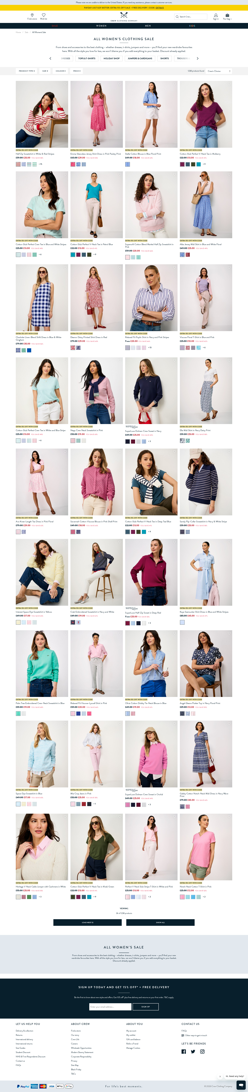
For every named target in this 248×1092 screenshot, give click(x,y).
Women (101, 25)
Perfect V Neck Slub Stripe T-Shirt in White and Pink (149, 886)
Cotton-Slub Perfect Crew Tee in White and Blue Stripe (40, 430)
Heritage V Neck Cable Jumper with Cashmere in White (41, 886)
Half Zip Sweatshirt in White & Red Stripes (35, 154)
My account (131, 1030)
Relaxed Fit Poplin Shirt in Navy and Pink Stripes (147, 337)
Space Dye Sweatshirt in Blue (29, 793)
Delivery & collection (24, 1030)
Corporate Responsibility (81, 1056)
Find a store (76, 1030)
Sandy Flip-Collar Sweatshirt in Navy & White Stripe (203, 521)
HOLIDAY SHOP (112, 58)
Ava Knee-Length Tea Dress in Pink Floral (34, 521)
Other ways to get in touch (196, 1035)
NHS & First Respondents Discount (30, 1056)
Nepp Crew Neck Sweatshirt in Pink (86, 430)
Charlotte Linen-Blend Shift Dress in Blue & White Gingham (38, 338)
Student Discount (23, 1052)
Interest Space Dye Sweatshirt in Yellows (34, 612)
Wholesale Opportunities (81, 1048)
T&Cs (73, 1073)
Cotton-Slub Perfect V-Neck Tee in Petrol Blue (91, 244)
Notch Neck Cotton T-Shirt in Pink (195, 886)
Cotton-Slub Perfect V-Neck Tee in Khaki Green (92, 886)
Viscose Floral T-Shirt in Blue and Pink (197, 337)
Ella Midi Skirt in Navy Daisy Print (195, 430)
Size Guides (20, 1048)
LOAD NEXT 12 (87, 922)
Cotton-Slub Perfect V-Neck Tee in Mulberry (200, 154)
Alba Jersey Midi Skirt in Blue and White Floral (200, 244)
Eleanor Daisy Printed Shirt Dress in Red (88, 337)
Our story (75, 1035)
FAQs (18, 1065)
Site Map (75, 1065)
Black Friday (76, 1069)
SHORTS (164, 58)
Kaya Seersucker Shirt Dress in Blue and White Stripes (204, 612)
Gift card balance (133, 1039)
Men (148, 25)
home (18, 32)
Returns (19, 1035)
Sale (55, 25)
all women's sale (39, 32)
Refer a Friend (132, 1043)
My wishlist (130, 1035)
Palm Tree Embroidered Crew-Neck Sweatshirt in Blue (40, 703)
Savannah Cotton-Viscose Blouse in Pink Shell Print (93, 521)
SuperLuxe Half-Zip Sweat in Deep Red (143, 612)
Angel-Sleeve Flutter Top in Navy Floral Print (200, 703)
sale (26, 32)
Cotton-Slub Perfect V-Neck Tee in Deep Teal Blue (148, 521)
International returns (24, 1043)
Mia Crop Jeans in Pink (80, 793)
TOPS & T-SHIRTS (86, 58)
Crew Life (75, 1039)
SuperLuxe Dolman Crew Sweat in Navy (143, 431)
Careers (74, 1043)
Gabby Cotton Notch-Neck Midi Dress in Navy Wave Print (204, 794)
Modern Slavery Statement (82, 1052)
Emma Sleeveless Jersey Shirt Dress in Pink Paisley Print (95, 154)
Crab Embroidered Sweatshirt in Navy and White (92, 612)
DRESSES (65, 58)
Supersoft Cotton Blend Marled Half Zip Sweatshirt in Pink (149, 245)
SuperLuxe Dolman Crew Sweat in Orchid (144, 794)
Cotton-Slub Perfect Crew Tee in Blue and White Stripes (41, 244)
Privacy (74, 1060)
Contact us (20, 1060)
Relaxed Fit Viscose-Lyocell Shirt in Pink (88, 703)
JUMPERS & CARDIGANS (140, 58)
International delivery (24, 1039)
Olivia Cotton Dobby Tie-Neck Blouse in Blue (145, 703)
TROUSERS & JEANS (187, 58)
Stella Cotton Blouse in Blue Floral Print (143, 154)
